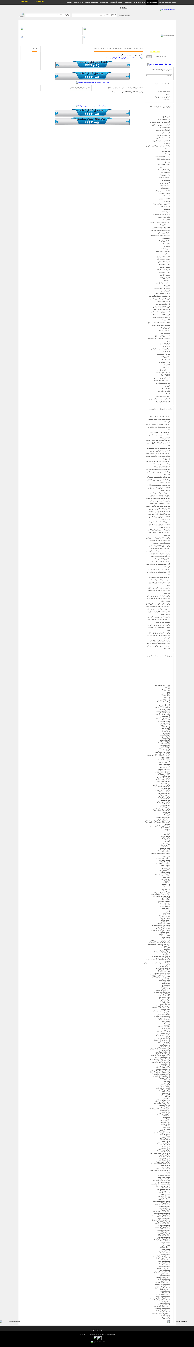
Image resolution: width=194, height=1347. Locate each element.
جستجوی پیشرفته (124, 15)
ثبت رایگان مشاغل (115, 2)
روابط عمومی (103, 2)
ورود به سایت (78, 2)
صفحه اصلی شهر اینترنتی (167, 2)
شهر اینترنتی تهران (97, 1330)
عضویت (69, 2)
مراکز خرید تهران (139, 2)
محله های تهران (152, 2)
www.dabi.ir (90, 1335)
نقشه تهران (128, 2)
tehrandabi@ (155, 51)
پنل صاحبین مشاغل (91, 2)
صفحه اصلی (170, 22)
